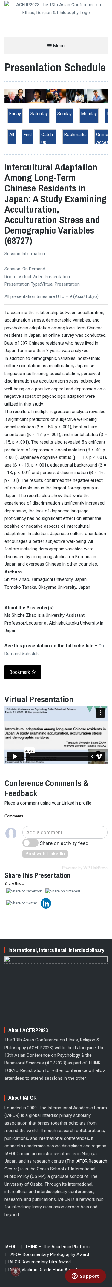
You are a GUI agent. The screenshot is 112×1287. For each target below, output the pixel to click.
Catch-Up (48, 138)
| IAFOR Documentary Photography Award (46, 1254)
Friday (15, 113)
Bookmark (20, 672)
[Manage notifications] (15, 1271)
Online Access (103, 138)
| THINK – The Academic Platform (55, 1246)
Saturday (39, 113)
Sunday (64, 113)
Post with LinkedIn (45, 853)
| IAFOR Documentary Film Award (37, 1262)
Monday (89, 113)
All (11, 134)
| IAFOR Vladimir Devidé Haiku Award (40, 1269)
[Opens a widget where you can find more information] (85, 1276)
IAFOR (10, 1246)
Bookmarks (75, 134)
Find (28, 134)
